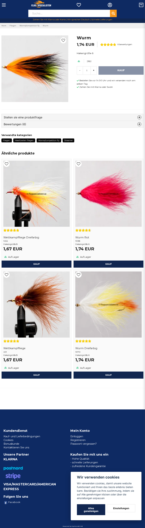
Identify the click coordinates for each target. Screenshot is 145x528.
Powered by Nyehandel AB (73, 526)
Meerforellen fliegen (24, 140)
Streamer (68, 140)
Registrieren (78, 440)
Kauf (36, 264)
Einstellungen (121, 508)
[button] (63, 40)
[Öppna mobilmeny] (4, 4)
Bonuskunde (11, 443)
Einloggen (76, 436)
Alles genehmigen (91, 509)
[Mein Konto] (110, 4)
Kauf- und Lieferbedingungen (22, 436)
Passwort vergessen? (83, 443)
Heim (3, 25)
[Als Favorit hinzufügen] (78, 4)
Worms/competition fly (29, 25)
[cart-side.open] (141, 4)
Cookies (8, 440)
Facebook (14, 502)
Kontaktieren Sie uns (16, 447)
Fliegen (13, 25)
